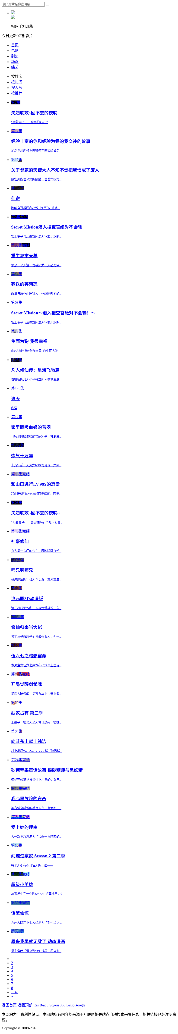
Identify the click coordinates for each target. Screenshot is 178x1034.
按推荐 (16, 93)
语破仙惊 (20, 913)
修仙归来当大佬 (26, 627)
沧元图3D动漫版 (27, 598)
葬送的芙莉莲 (24, 284)
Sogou (54, 1005)
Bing (69, 1005)
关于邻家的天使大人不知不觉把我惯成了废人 (55, 170)
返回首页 (9, 1005)
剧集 (15, 56)
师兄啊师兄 (22, 570)
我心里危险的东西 (28, 798)
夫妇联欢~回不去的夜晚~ (35, 513)
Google (79, 1005)
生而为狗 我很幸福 (29, 341)
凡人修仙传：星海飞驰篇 (35, 370)
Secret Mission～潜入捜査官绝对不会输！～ (53, 312)
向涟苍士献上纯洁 (28, 741)
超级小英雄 (22, 884)
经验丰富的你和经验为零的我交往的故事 (50, 141)
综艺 (15, 67)
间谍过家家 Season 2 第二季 (38, 855)
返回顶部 (25, 1005)
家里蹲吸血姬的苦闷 (31, 427)
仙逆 (15, 198)
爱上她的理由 (24, 827)
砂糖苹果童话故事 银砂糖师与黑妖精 (47, 770)
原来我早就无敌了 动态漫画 (38, 941)
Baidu (44, 1005)
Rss (36, 1005)
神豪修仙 (20, 541)
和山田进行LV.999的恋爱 (35, 484)
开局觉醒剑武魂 (26, 684)
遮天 (15, 398)
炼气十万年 (22, 455)
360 (62, 1005)
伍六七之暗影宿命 (28, 655)
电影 (15, 51)
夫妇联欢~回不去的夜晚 (34, 112)
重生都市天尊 (24, 255)
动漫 (15, 62)
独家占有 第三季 (27, 713)
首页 (15, 45)
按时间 (16, 82)
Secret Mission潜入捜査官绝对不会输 (46, 227)
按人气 (16, 88)
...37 (14, 992)
